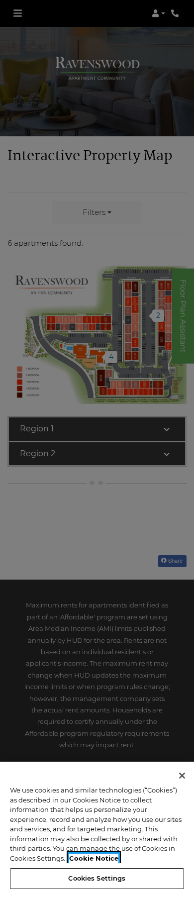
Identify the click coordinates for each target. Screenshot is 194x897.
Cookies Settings (96, 878)
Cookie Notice (93, 858)
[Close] (182, 776)
